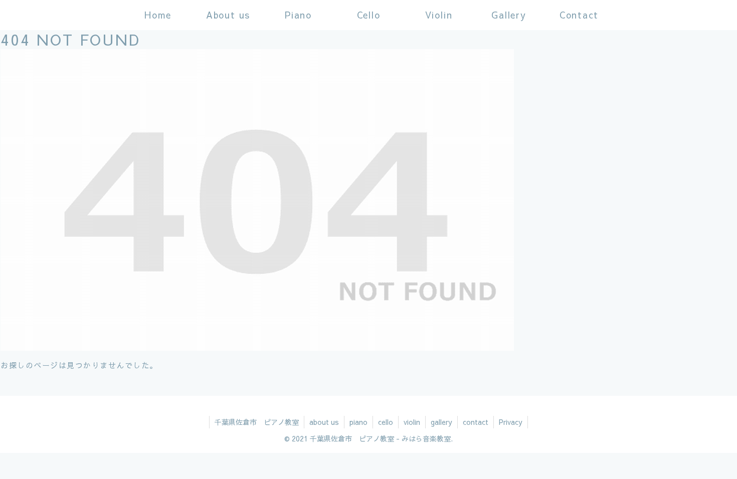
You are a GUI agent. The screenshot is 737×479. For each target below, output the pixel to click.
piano (358, 422)
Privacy (510, 422)
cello (385, 422)
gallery (441, 422)
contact (475, 422)
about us (324, 422)
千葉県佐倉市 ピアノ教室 (257, 422)
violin (412, 422)
